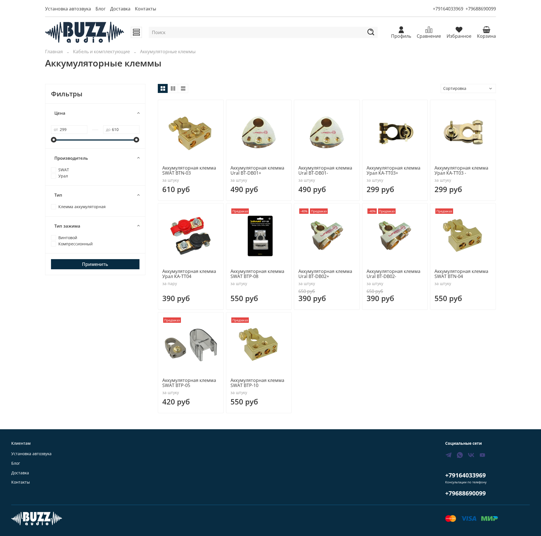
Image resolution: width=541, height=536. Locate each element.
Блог (101, 9)
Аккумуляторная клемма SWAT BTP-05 (189, 382)
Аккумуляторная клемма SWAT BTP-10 (257, 382)
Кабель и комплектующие (101, 51)
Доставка (120, 9)
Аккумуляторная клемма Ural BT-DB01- (325, 170)
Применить (95, 264)
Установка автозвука (68, 9)
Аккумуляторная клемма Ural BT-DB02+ (325, 273)
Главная (54, 51)
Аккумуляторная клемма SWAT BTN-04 (461, 273)
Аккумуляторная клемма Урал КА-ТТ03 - (461, 170)
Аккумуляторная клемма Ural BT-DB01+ (257, 170)
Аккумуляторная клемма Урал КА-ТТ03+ (393, 170)
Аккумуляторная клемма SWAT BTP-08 (257, 273)
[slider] (54, 139)
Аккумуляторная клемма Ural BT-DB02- (393, 273)
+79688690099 (480, 9)
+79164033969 (448, 9)
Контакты (145, 9)
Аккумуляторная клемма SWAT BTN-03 (189, 170)
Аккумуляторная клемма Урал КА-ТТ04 (189, 273)
